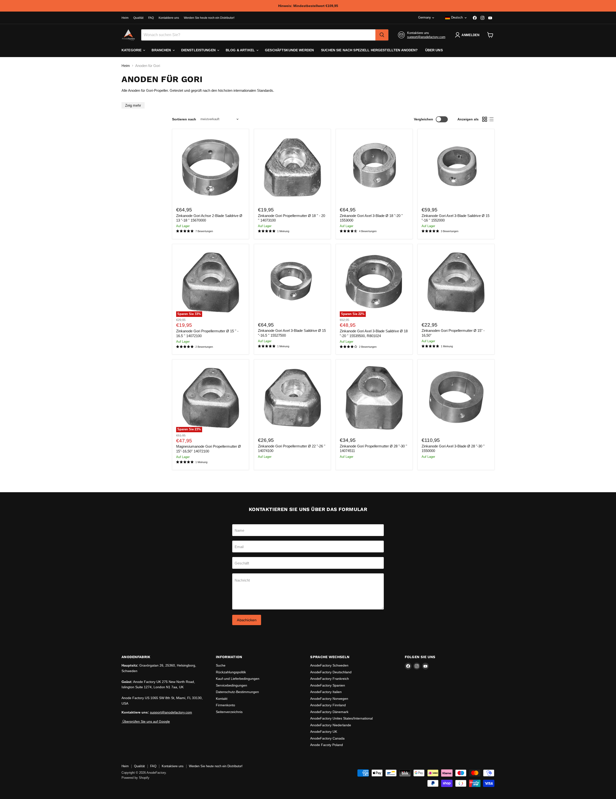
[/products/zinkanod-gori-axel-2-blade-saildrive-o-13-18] (210, 167)
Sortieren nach (184, 119)
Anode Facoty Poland (326, 745)
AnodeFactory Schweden (329, 665)
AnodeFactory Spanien (327, 685)
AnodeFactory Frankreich (329, 679)
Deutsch (457, 17)
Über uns (434, 50)
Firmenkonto (225, 705)
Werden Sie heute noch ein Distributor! (209, 18)
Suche (220, 665)
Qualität (138, 18)
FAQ (151, 18)
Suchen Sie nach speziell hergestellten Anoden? (369, 50)
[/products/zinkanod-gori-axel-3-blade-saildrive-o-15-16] (456, 167)
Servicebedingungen (231, 685)
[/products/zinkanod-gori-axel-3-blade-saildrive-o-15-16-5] (292, 282)
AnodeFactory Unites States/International (341, 718)
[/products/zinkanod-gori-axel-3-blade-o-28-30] (456, 398)
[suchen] (381, 34)
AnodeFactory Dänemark (329, 712)
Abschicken (247, 620)
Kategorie (132, 50)
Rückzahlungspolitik (231, 672)
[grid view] (484, 119)
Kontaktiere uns (169, 18)
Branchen (162, 50)
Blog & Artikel (241, 50)
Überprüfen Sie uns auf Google (146, 721)
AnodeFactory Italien (326, 692)
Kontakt (221, 699)
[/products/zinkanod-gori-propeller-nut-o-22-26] (292, 398)
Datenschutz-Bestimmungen (237, 692)
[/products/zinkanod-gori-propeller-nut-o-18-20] (292, 167)
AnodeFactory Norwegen (329, 699)
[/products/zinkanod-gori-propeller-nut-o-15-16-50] (456, 282)
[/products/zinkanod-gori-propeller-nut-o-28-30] (374, 398)
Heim (125, 18)
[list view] (491, 119)
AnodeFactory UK (323, 732)
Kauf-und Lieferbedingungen (237, 679)
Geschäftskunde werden (289, 50)
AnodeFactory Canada (327, 738)
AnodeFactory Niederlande (330, 725)
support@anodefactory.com (426, 37)
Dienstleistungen (199, 50)
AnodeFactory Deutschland (331, 672)
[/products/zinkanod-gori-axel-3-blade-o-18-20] (374, 167)
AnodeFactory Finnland (328, 705)
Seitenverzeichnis (229, 712)
